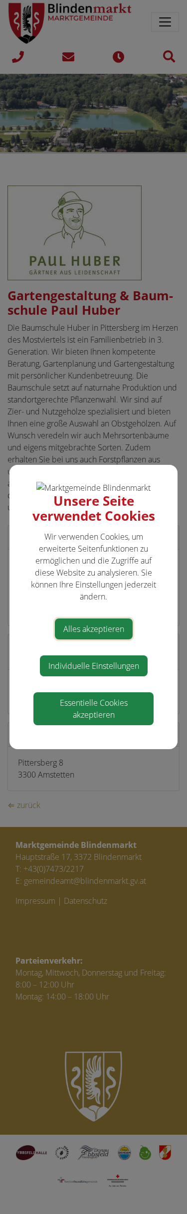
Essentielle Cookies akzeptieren (94, 708)
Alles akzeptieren (93, 628)
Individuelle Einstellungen (93, 665)
